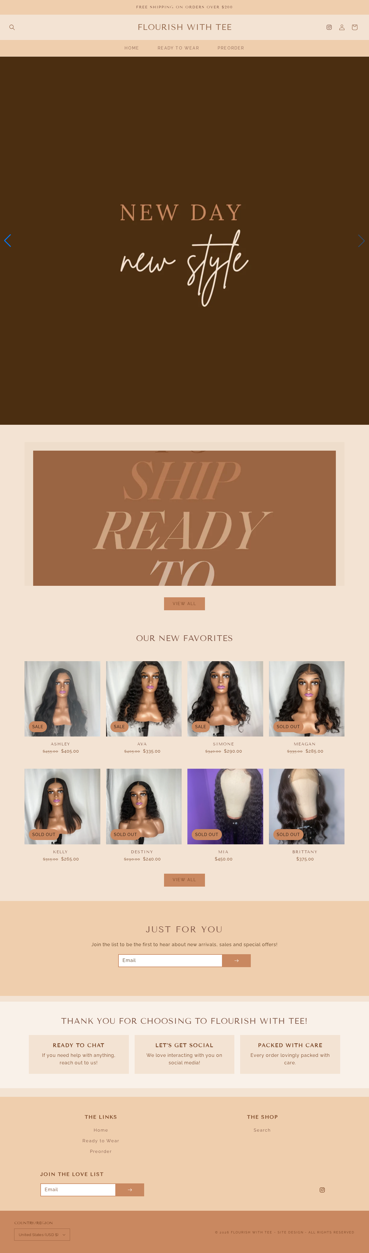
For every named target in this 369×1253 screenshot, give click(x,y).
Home (101, 1130)
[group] (184, 241)
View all (184, 603)
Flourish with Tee (251, 1232)
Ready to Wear (100, 1140)
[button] (12, 27)
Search (262, 1130)
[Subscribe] (236, 960)
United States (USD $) (38, 1235)
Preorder (101, 1151)
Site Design (291, 1232)
